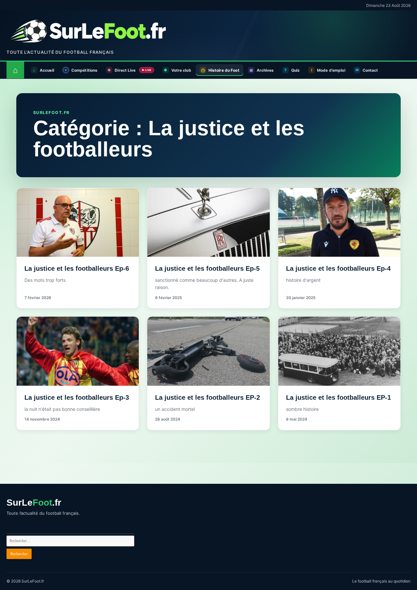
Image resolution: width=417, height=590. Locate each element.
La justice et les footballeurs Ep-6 (76, 268)
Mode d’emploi (331, 70)
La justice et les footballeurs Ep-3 (76, 397)
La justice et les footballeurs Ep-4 (338, 268)
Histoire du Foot (223, 70)
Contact (370, 70)
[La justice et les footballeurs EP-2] (208, 351)
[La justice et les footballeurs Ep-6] (78, 222)
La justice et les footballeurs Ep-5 (207, 268)
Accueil (47, 70)
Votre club (181, 70)
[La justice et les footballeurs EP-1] (339, 351)
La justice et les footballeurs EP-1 (338, 397)
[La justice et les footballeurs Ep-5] (208, 222)
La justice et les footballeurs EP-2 (207, 397)
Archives (265, 70)
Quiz (295, 70)
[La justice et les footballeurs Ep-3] (78, 351)
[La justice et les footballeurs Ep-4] (339, 222)
